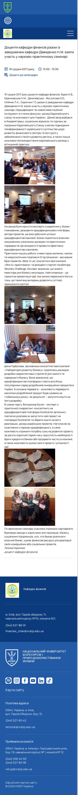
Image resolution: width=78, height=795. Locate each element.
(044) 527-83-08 (15, 762)
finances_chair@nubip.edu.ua (24, 631)
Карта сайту (14, 689)
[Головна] (8, 7)
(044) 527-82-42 (15, 720)
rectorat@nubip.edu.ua (20, 727)
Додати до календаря (23, 75)
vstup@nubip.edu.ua (18, 769)
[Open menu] (70, 33)
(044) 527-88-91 (15, 625)
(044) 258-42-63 (15, 759)
